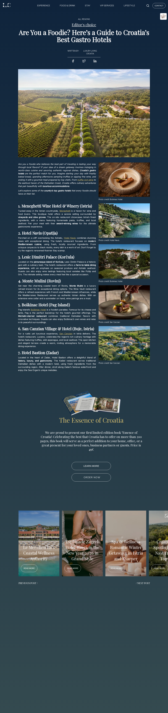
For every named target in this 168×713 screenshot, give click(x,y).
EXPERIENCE (43, 5)
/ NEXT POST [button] (143, 583)
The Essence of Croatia (91, 420)
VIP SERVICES (107, 5)
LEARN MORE (91, 466)
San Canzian (65, 333)
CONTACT (159, 6)
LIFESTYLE (129, 5)
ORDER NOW (92, 477)
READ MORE (29, 568)
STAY (87, 5)
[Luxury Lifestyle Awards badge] (157, 25)
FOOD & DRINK (67, 5)
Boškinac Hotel (38, 309)
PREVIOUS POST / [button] (28, 583)
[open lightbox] (124, 179)
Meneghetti (64, 211)
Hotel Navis (70, 238)
